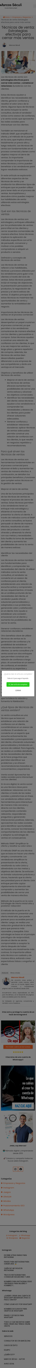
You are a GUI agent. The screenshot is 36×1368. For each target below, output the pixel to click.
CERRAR (18, 690)
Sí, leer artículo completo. (18, 684)
